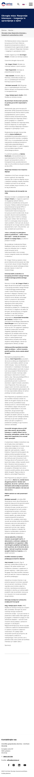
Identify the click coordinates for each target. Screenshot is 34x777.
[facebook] (8, 765)
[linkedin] (19, 765)
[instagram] (14, 765)
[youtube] (25, 765)
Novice (10, 30)
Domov (4, 30)
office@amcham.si (13, 760)
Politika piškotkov (6, 773)
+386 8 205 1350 (8, 756)
